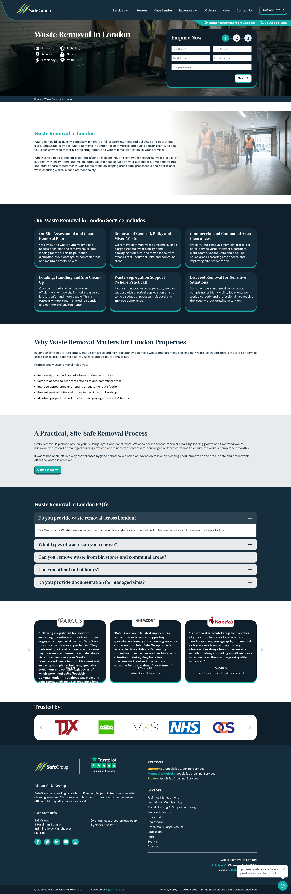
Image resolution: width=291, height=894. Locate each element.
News (226, 10)
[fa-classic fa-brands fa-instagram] (75, 842)
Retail (151, 837)
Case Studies (163, 10)
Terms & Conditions (213, 889)
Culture (210, 10)
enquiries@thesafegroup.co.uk (232, 23)
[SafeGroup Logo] (33, 9)
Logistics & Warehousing (165, 802)
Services (119, 10)
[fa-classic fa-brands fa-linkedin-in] (56, 842)
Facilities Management (163, 797)
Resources (186, 10)
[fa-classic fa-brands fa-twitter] (47, 842)
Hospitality (155, 817)
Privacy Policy (168, 889)
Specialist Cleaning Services (176, 769)
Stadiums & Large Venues (166, 827)
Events (152, 842)
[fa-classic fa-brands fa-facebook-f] (37, 842)
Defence (153, 846)
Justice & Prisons (160, 812)
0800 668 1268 (275, 23)
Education (155, 832)
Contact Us (245, 10)
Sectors (142, 10)
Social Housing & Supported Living (172, 807)
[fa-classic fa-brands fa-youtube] (66, 842)
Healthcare (155, 822)
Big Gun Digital (115, 889)
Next (241, 78)
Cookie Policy (189, 889)
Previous (29, 649)
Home (37, 99)
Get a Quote (272, 10)
